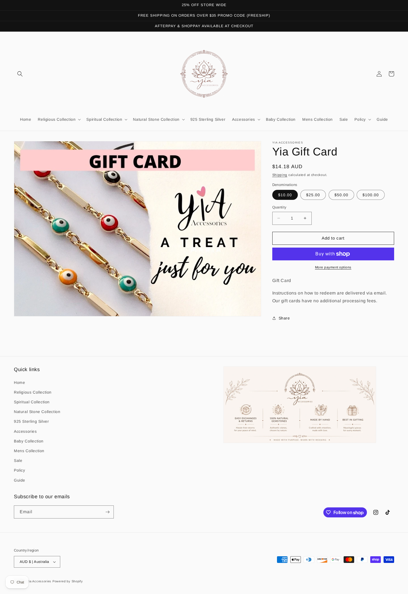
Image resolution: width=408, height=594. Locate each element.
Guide (19, 480)
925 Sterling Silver (31, 421)
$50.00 (341, 195)
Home (19, 382)
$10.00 (285, 195)
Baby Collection (29, 441)
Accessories (25, 431)
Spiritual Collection (32, 402)
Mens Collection (29, 451)
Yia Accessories (39, 581)
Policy (19, 470)
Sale (18, 460)
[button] (20, 74)
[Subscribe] (107, 512)
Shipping (280, 175)
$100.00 (370, 195)
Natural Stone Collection (37, 411)
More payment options (333, 267)
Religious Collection (33, 392)
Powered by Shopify (67, 581)
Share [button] (284, 318)
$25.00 (313, 195)
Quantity (279, 207)
